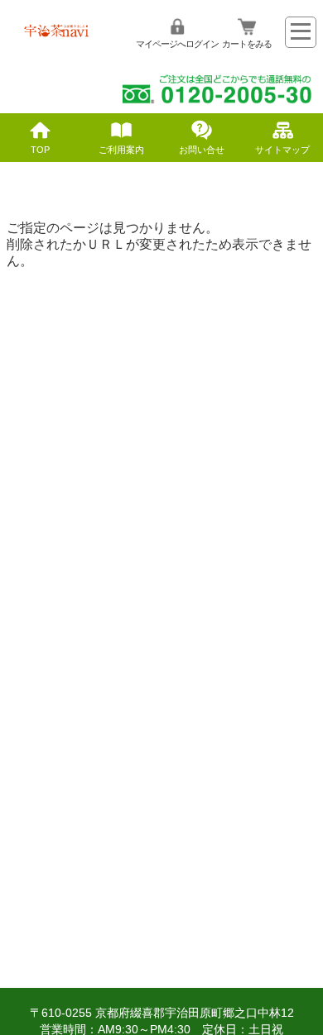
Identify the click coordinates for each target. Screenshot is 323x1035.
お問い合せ (201, 150)
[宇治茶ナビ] (58, 36)
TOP (40, 150)
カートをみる (247, 44)
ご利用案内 (121, 150)
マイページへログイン (177, 44)
